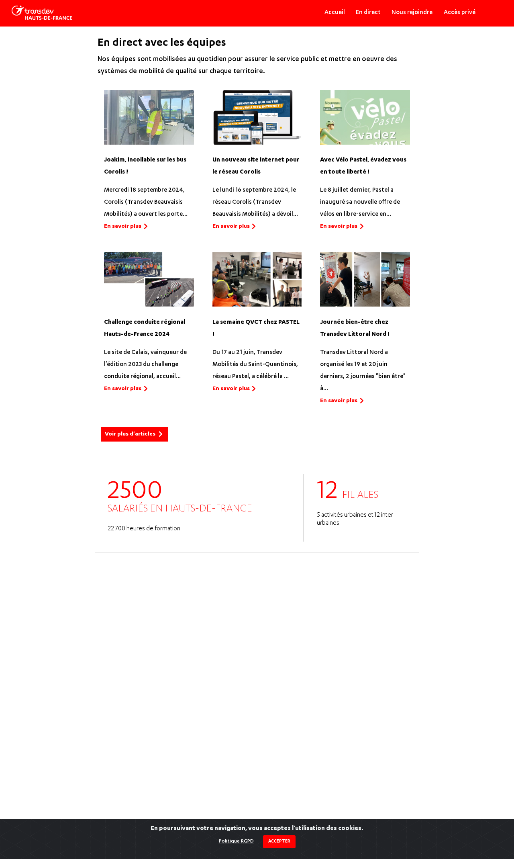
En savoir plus (122, 226)
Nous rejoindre (412, 13)
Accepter (279, 841)
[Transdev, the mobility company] (41, 12)
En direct (368, 13)
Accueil (334, 13)
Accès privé (459, 13)
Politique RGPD (236, 841)
